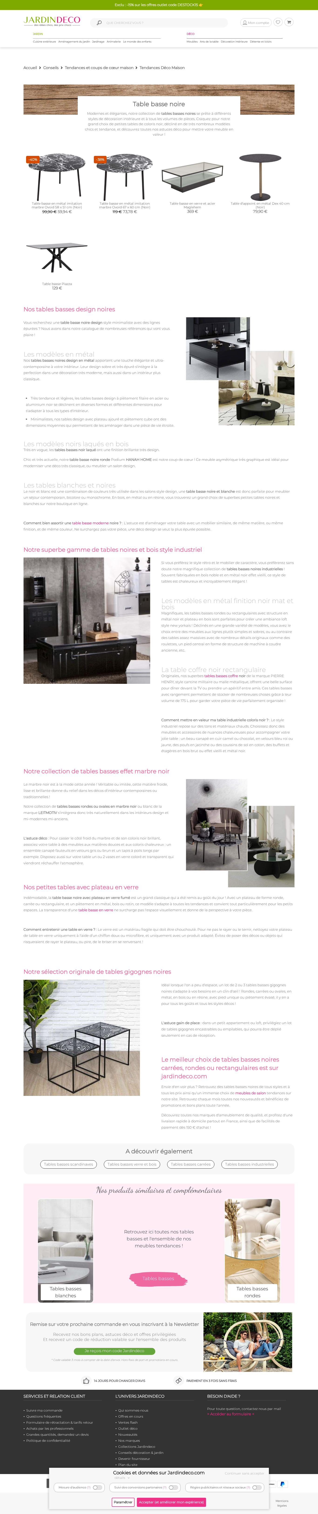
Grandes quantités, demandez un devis (57, 1434)
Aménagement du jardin (74, 41)
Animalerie (114, 41)
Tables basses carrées (191, 1164)
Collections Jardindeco (136, 1447)
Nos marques (129, 1441)
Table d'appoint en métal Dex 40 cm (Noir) (260, 205)
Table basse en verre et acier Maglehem (192, 205)
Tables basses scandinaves (68, 1164)
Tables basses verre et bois (132, 1164)
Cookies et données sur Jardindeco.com (159, 1472)
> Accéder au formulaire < (230, 1414)
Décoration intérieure (234, 41)
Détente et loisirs (260, 41)
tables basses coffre (221, 676)
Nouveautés (127, 1434)
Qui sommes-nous (133, 1410)
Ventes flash (128, 1422)
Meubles (192, 41)
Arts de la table (209, 41)
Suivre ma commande (44, 1410)
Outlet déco (128, 1428)
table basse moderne (90, 523)
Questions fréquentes (43, 1416)
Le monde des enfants (137, 41)
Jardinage (98, 41)
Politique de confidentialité (48, 1441)
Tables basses (158, 1278)
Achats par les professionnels (50, 1428)
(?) (89, 1487)
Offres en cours (130, 1416)
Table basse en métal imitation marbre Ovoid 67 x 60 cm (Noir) (124, 205)
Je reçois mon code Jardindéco (114, 1350)
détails (120, 1478)
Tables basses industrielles (249, 1164)
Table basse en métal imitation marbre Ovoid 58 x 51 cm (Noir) (57, 205)
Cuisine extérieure (44, 41)
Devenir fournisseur (134, 1459)
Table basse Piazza (57, 284)
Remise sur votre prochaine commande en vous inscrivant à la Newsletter (114, 1324)
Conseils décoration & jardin (140, 1453)
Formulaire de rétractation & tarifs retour (59, 1422)
